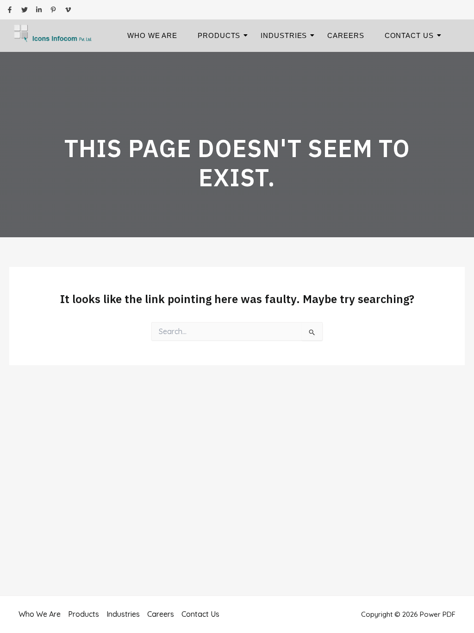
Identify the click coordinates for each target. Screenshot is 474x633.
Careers (345, 35)
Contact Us (409, 35)
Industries (284, 35)
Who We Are (152, 35)
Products (219, 35)
